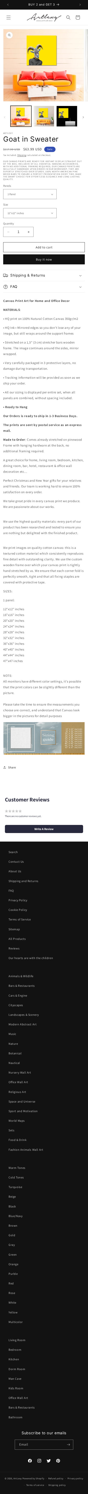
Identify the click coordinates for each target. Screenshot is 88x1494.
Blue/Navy (15, 1216)
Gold (12, 1235)
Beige (12, 1196)
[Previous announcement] (8, 4)
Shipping (21, 155)
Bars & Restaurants (22, 986)
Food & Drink (17, 1140)
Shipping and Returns (23, 881)
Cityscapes (16, 1005)
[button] (8, 17)
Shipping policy (57, 1485)
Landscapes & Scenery (24, 1015)
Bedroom (15, 1350)
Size (5, 204)
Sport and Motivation (23, 1111)
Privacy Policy (18, 900)
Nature (13, 1044)
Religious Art (17, 1092)
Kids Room (16, 1388)
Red (11, 1283)
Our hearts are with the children (31, 958)
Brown (13, 1225)
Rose (12, 1293)
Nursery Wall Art (20, 1072)
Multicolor (16, 1322)
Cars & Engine (18, 995)
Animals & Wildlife (21, 976)
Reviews (14, 948)
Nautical (14, 1063)
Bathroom (16, 1417)
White (12, 1302)
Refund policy (55, 1478)
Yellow (13, 1312)
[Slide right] (83, 117)
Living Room (17, 1340)
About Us (15, 871)
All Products (17, 939)
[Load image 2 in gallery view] (44, 116)
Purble (13, 1274)
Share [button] (12, 767)
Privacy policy (75, 1478)
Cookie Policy (18, 910)
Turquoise (15, 1187)
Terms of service (35, 1485)
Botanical (15, 1053)
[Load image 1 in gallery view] (20, 116)
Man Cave (15, 1379)
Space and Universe (22, 1101)
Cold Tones (16, 1177)
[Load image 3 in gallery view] (66, 116)
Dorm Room (17, 1369)
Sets (11, 1130)
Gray (12, 1245)
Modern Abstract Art (23, 1024)
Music (12, 1034)
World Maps (17, 1121)
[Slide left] (4, 117)
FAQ (11, 891)
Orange (14, 1264)
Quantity (8, 223)
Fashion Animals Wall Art (26, 1150)
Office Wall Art (18, 1082)
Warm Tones (17, 1168)
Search (13, 852)
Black (12, 1206)
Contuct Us (16, 862)
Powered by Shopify (33, 1478)
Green (13, 1254)
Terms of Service (20, 919)
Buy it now (44, 259)
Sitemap (14, 929)
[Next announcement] (80, 4)
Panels (7, 186)
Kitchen (14, 1359)
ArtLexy (17, 1478)
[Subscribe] (68, 1445)
